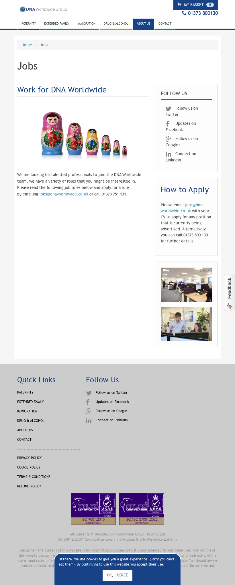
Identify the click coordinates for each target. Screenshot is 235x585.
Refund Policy (29, 486)
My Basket (197, 4)
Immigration (86, 23)
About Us (143, 23)
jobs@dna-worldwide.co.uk (63, 194)
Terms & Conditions (33, 477)
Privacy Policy (29, 458)
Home (26, 45)
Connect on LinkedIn (111, 420)
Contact (164, 23)
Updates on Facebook (112, 402)
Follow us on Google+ (112, 411)
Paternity (28, 23)
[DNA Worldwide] (43, 11)
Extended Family (56, 23)
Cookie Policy (28, 467)
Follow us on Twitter (111, 393)
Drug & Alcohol (116, 23)
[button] (229, 292)
